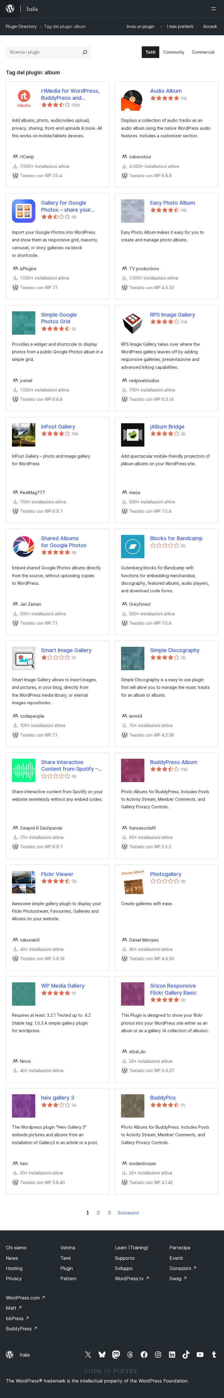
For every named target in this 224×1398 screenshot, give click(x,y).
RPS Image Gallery (172, 315)
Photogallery (165, 874)
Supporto (125, 1258)
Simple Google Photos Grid (59, 318)
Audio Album (166, 91)
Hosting (14, 1268)
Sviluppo (124, 1268)
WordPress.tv (132, 1278)
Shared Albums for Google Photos (64, 541)
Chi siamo (16, 1248)
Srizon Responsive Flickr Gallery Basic (173, 989)
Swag (178, 1278)
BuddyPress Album (173, 762)
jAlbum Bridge (167, 427)
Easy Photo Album (172, 203)
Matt (14, 1308)
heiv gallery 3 (57, 1098)
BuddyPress (22, 1329)
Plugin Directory (21, 26)
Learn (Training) (131, 1248)
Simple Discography (175, 650)
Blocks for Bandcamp (176, 538)
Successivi (128, 1212)
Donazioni (183, 1268)
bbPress (17, 1318)
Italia (25, 1355)
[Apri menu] (214, 8)
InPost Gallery (58, 427)
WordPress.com (26, 1298)
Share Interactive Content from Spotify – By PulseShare (69, 765)
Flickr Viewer (57, 874)
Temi (65, 1258)
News (12, 1258)
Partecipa (179, 1248)
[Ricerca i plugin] (85, 52)
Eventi (176, 1258)
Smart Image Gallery (66, 650)
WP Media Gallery (63, 986)
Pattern (68, 1278)
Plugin (66, 1268)
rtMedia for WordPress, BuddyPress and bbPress (70, 94)
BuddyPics (163, 1098)
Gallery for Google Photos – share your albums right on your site (72, 206)
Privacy (14, 1278)
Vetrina (67, 1248)
